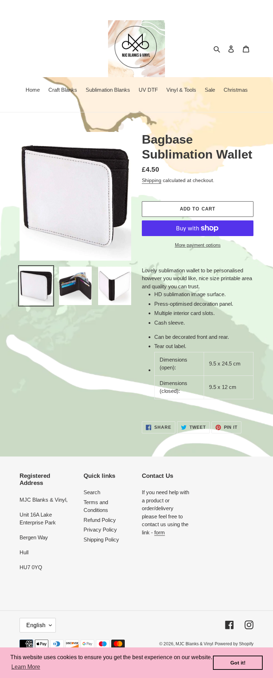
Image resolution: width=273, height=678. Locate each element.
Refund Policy (100, 520)
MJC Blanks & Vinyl (194, 643)
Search (92, 492)
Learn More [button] (25, 667)
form (159, 532)
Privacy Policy (100, 530)
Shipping (151, 180)
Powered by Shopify (234, 643)
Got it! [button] (238, 663)
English (36, 625)
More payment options (198, 245)
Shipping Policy (101, 539)
